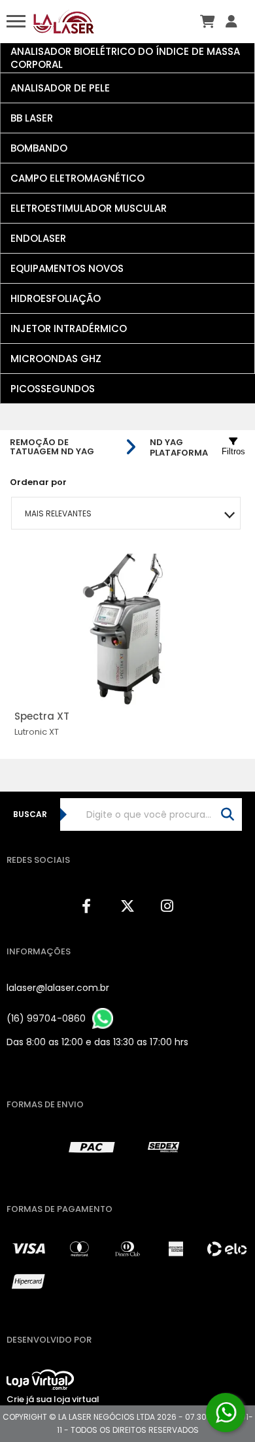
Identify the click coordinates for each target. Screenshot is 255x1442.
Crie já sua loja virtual (53, 1399)
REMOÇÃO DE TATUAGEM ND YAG (52, 447)
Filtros (233, 451)
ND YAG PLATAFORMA (179, 447)
